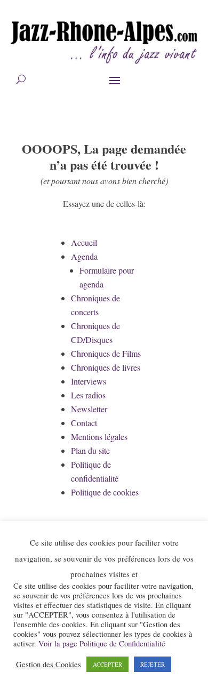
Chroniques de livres (105, 367)
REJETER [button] (152, 664)
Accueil (84, 242)
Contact (84, 422)
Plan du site (90, 450)
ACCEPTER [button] (107, 664)
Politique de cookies (105, 492)
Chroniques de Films (106, 353)
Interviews (88, 381)
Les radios (88, 395)
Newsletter (89, 408)
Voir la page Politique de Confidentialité (101, 643)
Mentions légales (99, 436)
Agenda (84, 256)
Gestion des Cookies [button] (48, 664)
